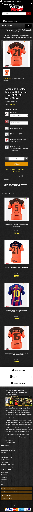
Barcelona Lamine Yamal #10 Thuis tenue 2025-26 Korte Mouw (16, 311)
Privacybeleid (4, 462)
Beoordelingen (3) (18, 176)
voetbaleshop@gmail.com (9, 4)
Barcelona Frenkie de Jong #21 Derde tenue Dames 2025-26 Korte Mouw (16, 268)
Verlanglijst (4, 477)
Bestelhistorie (4, 474)
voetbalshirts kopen (24, 408)
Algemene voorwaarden (7, 464)
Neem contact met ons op (8, 450)
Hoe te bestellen (5, 459)
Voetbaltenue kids (6, 495)
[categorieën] (28, 26)
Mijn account (4, 472)
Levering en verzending (7, 467)
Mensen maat (13, 112)
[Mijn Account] (27, 3)
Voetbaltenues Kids (26, 429)
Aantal (6, 156)
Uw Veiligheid (4, 455)
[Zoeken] (28, 13)
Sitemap (3, 482)
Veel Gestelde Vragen (6, 457)
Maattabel (6, 179)
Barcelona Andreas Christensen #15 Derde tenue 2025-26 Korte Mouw (16, 353)
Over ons (3, 452)
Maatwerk (12, 120)
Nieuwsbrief (4, 479)
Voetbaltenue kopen (6, 498)
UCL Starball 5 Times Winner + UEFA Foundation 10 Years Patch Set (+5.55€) (19, 148)
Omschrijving (7, 176)
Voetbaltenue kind (22, 503)
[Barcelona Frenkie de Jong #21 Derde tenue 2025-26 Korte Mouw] (16, 54)
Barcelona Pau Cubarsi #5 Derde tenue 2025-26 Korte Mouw (16, 225)
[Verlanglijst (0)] (31, 3)
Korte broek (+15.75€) (16, 128)
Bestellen (16, 164)
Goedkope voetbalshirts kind (9, 492)
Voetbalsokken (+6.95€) (17, 134)
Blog (2, 484)
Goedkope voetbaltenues (8, 488)
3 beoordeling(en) (16, 78)
